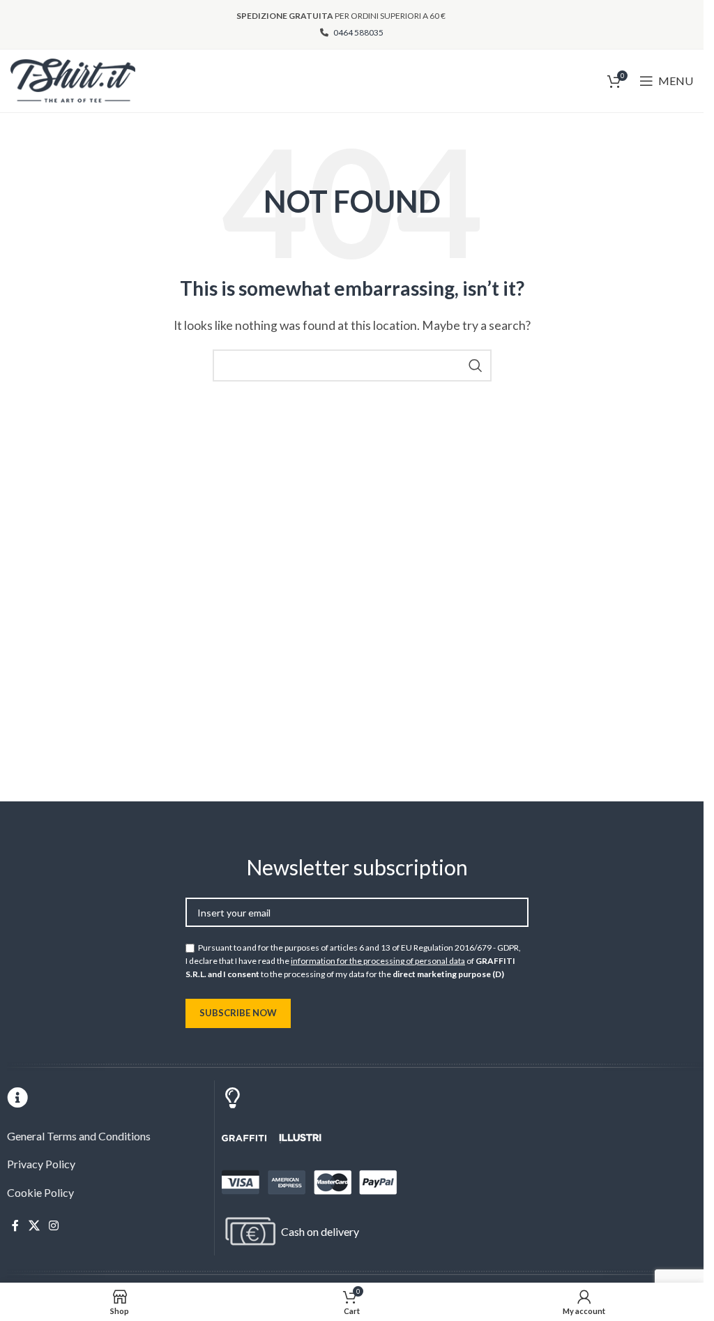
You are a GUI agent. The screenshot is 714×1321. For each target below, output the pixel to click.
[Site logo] (72, 79)
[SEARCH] (475, 365)
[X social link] (34, 1226)
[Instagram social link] (53, 1226)
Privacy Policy (41, 1163)
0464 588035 (357, 32)
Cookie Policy (40, 1192)
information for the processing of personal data (378, 961)
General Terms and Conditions (79, 1135)
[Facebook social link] (15, 1226)
